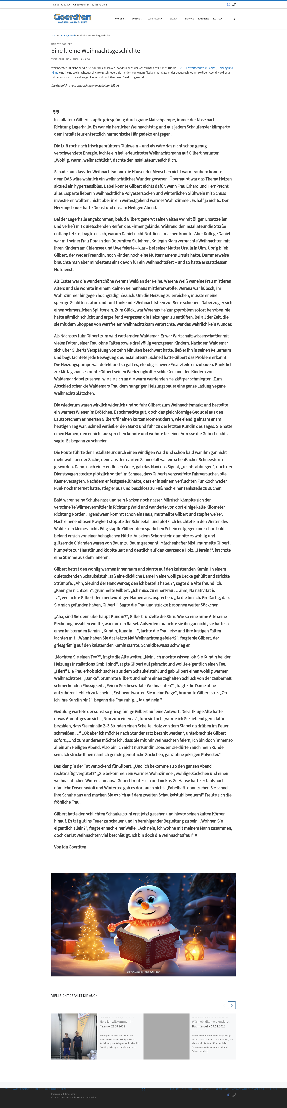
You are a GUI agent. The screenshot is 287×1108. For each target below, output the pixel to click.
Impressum (57, 1094)
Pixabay (156, 971)
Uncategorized (67, 35)
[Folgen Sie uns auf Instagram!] (228, 4)
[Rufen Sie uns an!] (234, 4)
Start (53, 35)
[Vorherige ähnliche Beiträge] (224, 1005)
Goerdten (65, 1097)
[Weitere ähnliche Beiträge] (232, 1005)
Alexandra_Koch (142, 971)
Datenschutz (71, 1094)
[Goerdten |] (72, 18)
